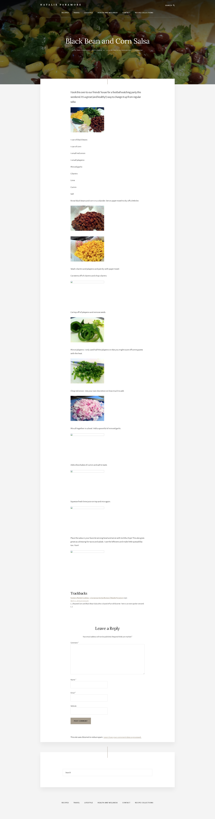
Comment (75, 643)
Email (73, 693)
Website (73, 706)
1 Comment (138, 50)
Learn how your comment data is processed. (122, 737)
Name (73, 680)
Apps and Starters (81, 50)
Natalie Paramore (61, 4)
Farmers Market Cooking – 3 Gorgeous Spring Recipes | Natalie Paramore (97, 598)
